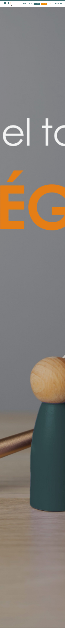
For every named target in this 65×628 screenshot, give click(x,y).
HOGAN (50, 3)
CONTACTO (44, 3)
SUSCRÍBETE (36, 3)
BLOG (61, 3)
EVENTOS (57, 3)
